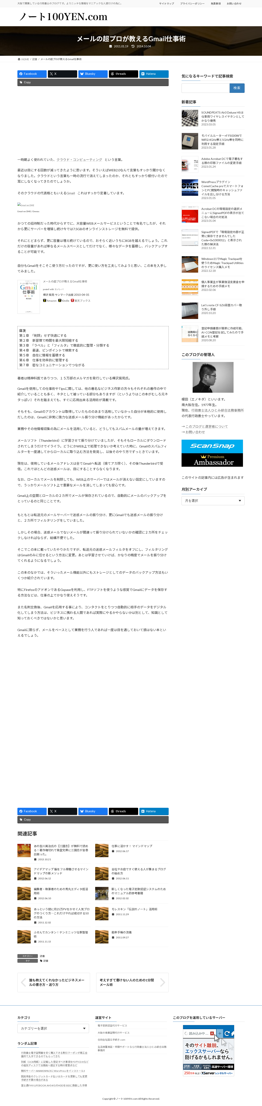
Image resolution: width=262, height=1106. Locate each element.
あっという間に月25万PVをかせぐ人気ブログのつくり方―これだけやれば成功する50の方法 (62, 913)
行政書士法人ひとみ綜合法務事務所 (217, 410)
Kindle (65, 300)
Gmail (71, 193)
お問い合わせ (234, 3)
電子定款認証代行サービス (112, 1025)
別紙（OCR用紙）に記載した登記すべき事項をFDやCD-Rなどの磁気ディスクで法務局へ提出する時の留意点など (55, 1063)
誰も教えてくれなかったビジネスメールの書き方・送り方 (57, 982)
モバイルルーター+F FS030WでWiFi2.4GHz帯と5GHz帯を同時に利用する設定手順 (222, 140)
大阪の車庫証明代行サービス (114, 1032)
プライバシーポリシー (192, 3)
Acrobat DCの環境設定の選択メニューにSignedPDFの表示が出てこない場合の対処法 (222, 213)
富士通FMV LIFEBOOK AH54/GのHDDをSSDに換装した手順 (54, 1085)
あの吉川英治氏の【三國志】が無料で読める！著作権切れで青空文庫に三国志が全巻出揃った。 (61, 850)
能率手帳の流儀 (122, 932)
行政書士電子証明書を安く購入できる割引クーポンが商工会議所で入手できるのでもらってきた (54, 1054)
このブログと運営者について (206, 426)
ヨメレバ (58, 289)
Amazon (51, 300)
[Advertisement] (93, 121)
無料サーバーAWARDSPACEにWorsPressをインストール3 (53, 1070)
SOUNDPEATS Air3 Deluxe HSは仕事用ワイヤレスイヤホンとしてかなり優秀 (222, 116)
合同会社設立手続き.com (111, 1039)
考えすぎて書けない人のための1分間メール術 (127, 982)
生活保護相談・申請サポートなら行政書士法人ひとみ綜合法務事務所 (132, 1048)
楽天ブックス (82, 300)
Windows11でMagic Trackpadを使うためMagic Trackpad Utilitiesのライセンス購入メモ (222, 263)
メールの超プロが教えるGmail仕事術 (65, 281)
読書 (42, 956)
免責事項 (216, 3)
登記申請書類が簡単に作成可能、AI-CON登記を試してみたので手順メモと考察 (222, 332)
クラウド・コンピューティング (79, 160)
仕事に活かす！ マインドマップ (132, 846)
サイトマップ (166, 3)
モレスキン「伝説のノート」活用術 (134, 909)
